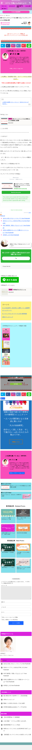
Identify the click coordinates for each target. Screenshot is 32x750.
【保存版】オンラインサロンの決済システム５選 (17, 734)
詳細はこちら (16, 441)
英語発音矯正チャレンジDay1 (11, 724)
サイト (2, 612)
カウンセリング (12, 6)
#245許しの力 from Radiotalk (11, 235)
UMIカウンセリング (7, 317)
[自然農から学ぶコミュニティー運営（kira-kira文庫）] (16, 359)
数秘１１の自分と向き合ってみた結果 (14, 703)
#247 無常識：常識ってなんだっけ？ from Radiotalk (15, 674)
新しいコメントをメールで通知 (10, 617)
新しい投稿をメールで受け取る (10, 619)
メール (3, 607)
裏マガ (3, 398)
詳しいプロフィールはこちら (17, 68)
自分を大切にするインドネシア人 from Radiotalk (16, 218)
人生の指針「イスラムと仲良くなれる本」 (15, 721)
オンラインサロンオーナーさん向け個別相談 (14, 313)
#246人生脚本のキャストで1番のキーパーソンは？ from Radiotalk (16, 680)
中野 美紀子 (24, 23)
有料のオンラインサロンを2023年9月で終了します (17, 730)
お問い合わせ (4, 8)
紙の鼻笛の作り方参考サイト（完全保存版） (15, 695)
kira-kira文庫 (28, 6)
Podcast (2, 215)
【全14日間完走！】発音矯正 (11, 717)
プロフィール (4, 6)
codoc (30, 212)
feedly (16, 384)
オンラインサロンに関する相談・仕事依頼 (20, 6)
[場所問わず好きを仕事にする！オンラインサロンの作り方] (16, 334)
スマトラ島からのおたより (16, 3)
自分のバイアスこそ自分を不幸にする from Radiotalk (15, 668)
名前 (3, 602)
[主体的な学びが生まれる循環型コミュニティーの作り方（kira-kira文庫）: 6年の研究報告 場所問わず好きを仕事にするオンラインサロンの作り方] (16, 346)
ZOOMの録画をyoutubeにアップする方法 (14, 707)
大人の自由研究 (16, 11)
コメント (4, 585)
